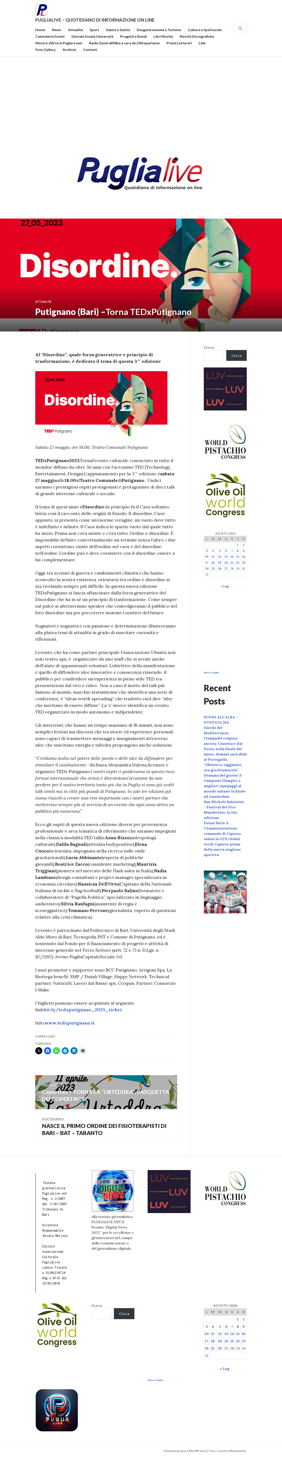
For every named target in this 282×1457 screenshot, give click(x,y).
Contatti (90, 49)
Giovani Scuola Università (92, 36)
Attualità (75, 30)
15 (237, 557)
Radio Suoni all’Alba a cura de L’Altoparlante (124, 43)
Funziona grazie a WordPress (184, 1451)
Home (40, 30)
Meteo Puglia (211, 672)
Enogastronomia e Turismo (159, 30)
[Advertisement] (141, 100)
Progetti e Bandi (133, 36)
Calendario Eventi (50, 36)
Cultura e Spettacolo (205, 30)
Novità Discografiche (197, 36)
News (56, 30)
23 (243, 563)
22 (237, 563)
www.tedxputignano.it (70, 1023)
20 (226, 563)
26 (219, 569)
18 (213, 563)
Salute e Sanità (118, 30)
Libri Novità (163, 36)
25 (213, 569)
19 (219, 563)
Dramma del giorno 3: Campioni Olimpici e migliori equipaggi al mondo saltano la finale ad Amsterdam (224, 786)
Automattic (238, 1451)
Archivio (69, 49)
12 (219, 557)
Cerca (209, 347)
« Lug (224, 586)
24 (207, 569)
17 (206, 563)
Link (202, 43)
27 (226, 569)
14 (232, 557)
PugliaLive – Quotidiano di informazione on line (94, 19)
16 (243, 557)
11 (213, 557)
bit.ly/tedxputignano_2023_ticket (83, 1009)
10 (206, 557)
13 (226, 557)
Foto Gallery (45, 49)
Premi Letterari (179, 43)
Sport (94, 30)
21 (232, 563)
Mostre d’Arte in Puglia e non (58, 43)
